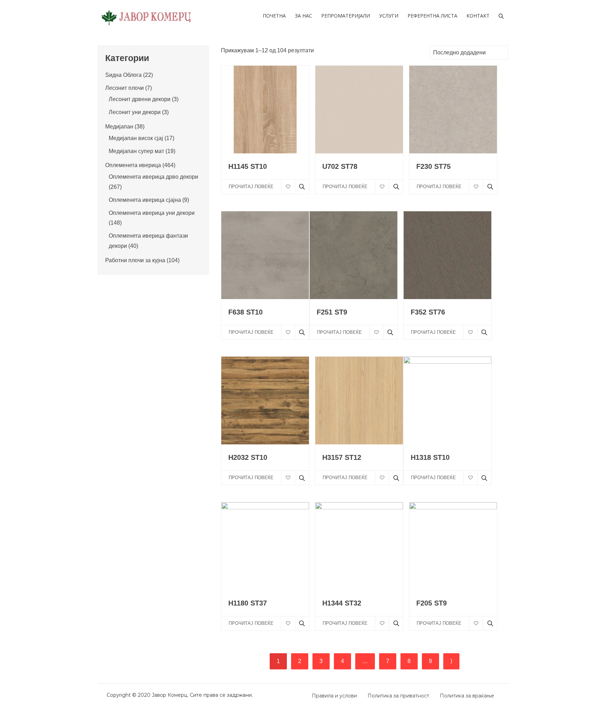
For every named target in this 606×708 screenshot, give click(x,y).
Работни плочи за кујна (135, 260)
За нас (303, 15)
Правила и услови (334, 696)
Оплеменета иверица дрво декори (153, 177)
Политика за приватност (398, 696)
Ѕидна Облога (123, 75)
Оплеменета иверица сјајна (145, 200)
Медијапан (119, 127)
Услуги (388, 15)
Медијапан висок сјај (136, 138)
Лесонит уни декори (135, 112)
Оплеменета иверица (133, 165)
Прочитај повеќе (251, 186)
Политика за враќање (467, 696)
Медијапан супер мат (136, 151)
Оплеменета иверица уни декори (152, 213)
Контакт (478, 15)
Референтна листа (432, 15)
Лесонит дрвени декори (139, 99)
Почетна (274, 15)
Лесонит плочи (124, 88)
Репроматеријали (345, 15)
